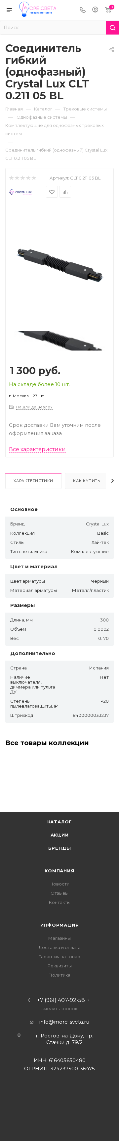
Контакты (59, 902)
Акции (60, 835)
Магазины (59, 938)
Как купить (86, 480)
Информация (59, 925)
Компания (59, 870)
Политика (59, 975)
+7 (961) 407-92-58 (61, 1000)
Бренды (59, 848)
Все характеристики (37, 449)
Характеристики (33, 480)
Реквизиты (60, 965)
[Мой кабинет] (95, 10)
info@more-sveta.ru (64, 1022)
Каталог (59, 821)
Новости (59, 883)
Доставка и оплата (60, 947)
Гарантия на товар (59, 956)
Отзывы (59, 893)
